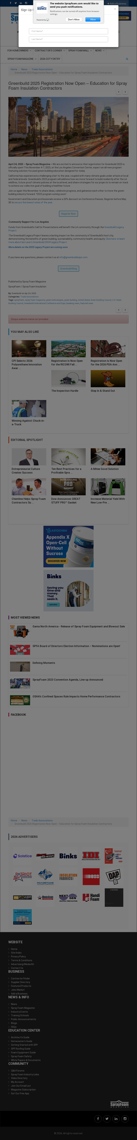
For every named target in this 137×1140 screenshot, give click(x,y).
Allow (93, 19)
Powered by (41, 20)
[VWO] (49, 20)
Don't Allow (74, 19)
